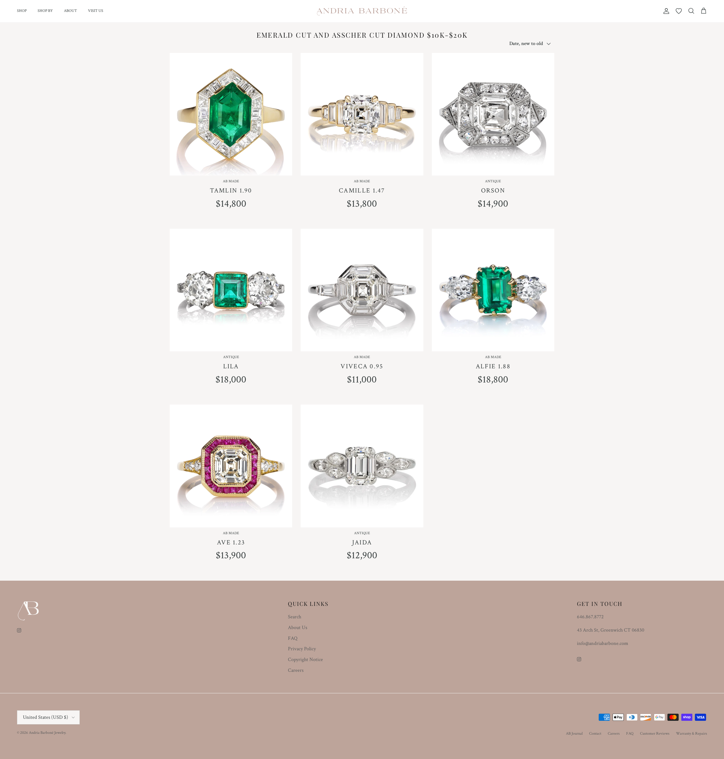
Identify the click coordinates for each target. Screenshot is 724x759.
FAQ (293, 638)
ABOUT (70, 10)
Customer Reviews (654, 733)
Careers (295, 670)
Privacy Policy (302, 648)
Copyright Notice (305, 659)
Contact (595, 733)
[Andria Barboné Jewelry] (362, 11)
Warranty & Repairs (691, 733)
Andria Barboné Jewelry (47, 732)
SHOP (22, 10)
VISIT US (95, 10)
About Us (297, 627)
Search (294, 616)
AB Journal (574, 733)
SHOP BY (45, 10)
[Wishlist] (678, 11)
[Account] (665, 11)
